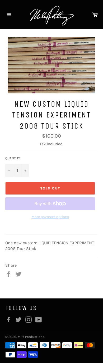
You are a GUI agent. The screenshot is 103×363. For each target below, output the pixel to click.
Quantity (12, 158)
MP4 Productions (31, 337)
